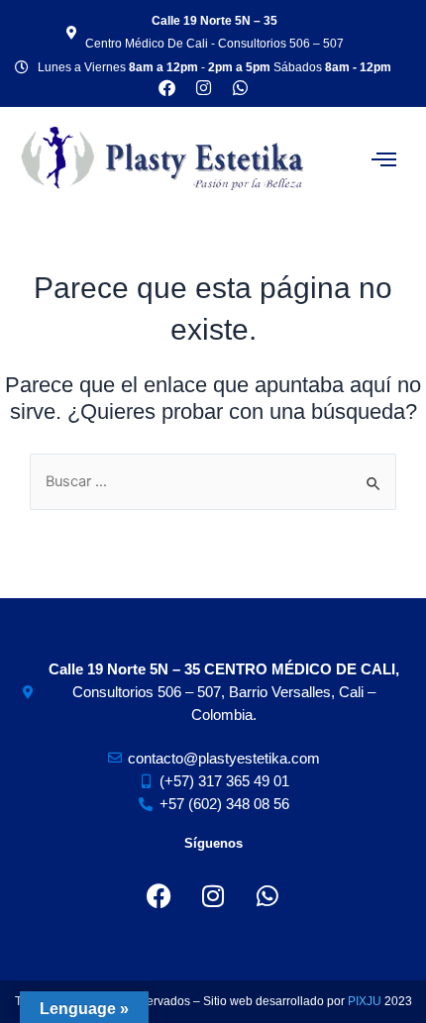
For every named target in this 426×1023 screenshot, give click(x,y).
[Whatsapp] (240, 87)
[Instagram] (213, 896)
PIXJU (366, 1001)
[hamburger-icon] (384, 159)
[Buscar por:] (213, 481)
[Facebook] (158, 896)
